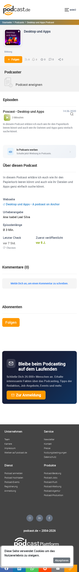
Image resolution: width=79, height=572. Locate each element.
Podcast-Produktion (53, 495)
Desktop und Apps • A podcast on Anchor (33, 204)
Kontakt (48, 443)
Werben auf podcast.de (15, 452)
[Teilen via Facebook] (6, 568)
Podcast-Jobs (50, 477)
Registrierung (11, 486)
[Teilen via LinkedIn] (19, 568)
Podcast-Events (11, 482)
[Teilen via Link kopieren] (70, 568)
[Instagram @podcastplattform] (29, 518)
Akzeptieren (62, 560)
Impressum (10, 448)
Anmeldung (10, 490)
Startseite (7, 22)
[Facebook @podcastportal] (49, 518)
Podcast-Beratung (52, 473)
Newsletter (49, 439)
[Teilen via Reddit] (45, 568)
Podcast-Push (50, 482)
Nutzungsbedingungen (55, 452)
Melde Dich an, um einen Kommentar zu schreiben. (39, 283)
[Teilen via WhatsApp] (32, 568)
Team (7, 439)
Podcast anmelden (13, 473)
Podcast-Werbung (52, 486)
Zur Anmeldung (28, 394)
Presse (47, 448)
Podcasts (19, 22)
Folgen (15, 59)
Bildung (8, 51)
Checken (11, 247)
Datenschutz (50, 456)
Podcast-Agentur (52, 490)
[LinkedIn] (39, 518)
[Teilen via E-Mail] (57, 568)
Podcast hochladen (13, 477)
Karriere (8, 443)
